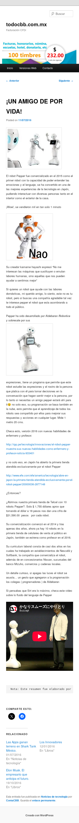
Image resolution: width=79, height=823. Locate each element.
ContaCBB (12, 800)
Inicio (10, 68)
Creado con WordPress (39, 815)
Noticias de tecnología (54, 796)
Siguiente (66, 80)
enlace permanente (43, 800)
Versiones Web (27, 68)
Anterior (12, 80)
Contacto (48, 68)
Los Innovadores (51, 742)
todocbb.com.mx (26, 24)
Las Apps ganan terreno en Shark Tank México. (21, 746)
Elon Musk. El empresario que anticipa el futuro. (17, 774)
